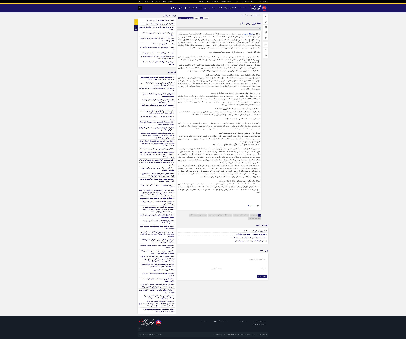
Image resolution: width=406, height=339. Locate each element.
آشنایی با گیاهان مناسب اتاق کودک (254, 231)
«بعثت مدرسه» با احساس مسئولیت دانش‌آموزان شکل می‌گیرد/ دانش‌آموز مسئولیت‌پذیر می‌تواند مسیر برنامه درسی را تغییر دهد (157, 154)
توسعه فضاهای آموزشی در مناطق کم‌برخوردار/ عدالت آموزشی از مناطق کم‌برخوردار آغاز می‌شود (157, 112)
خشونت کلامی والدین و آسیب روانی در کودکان (250, 234)
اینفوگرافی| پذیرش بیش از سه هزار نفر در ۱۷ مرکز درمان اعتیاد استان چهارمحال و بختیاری (156, 84)
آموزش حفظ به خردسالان (241, 215)
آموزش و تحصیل (191, 8)
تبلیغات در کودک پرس (219, 321)
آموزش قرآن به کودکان (224, 215)
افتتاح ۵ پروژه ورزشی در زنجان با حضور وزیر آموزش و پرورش (156, 117)
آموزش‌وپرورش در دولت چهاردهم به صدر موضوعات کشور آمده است (157, 246)
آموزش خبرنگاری (149, 2)
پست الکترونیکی (216, 268)
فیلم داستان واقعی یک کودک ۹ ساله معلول (159, 24)
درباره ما (204, 321)
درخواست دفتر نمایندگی (258, 324)
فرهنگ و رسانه (216, 8)
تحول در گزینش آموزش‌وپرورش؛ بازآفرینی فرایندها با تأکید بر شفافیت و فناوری (157, 180)
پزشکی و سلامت (204, 8)
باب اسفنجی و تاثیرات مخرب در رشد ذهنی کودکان (157, 53)
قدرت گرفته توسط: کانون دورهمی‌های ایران (150, 335)
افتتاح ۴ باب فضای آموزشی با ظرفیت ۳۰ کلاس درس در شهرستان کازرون (156, 291)
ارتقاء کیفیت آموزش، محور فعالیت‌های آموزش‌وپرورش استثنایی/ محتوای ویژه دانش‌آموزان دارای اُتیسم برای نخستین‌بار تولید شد (156, 143)
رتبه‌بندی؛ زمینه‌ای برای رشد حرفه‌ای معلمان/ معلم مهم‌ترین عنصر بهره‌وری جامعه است (158, 241)
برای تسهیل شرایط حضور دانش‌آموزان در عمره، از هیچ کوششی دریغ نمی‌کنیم (157, 216)
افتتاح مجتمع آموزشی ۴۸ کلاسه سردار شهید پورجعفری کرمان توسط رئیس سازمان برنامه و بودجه (156, 78)
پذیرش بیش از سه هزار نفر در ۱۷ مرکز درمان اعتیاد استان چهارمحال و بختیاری (158, 100)
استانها (181, 8)
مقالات (243, 15)
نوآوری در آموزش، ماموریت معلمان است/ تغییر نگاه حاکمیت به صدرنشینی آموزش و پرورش (157, 252)
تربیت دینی (203, 215)
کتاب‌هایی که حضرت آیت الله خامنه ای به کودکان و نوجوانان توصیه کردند (157, 39)
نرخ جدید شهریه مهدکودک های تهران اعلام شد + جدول (158, 34)
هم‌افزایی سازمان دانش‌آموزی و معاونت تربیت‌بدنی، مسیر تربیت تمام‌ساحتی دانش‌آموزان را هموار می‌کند (157, 285)
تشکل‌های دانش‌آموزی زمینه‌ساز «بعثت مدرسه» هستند (156, 149)
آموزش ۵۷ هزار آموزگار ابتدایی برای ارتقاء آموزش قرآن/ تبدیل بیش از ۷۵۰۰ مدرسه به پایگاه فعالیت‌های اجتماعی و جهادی (156, 162)
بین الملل (174, 8)
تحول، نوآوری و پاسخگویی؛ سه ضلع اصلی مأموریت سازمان (157, 186)
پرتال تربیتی (212, 215)
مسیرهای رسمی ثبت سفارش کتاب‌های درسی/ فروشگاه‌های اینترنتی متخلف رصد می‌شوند (159, 297)
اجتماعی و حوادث (229, 8)
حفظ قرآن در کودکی (254, 218)
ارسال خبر (140, 2)
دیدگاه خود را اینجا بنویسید (257, 259)
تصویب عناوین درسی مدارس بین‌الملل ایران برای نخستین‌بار (158, 274)
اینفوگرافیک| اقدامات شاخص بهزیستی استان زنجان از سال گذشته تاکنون (157, 202)
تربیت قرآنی (193, 215)
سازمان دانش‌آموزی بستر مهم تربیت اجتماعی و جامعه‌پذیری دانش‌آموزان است (158, 310)
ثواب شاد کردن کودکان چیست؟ (163, 44)
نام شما (263, 268)
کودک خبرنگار (158, 2)
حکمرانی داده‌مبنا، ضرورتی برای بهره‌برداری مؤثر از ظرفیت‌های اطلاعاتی (158, 169)
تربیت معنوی (249, 15)
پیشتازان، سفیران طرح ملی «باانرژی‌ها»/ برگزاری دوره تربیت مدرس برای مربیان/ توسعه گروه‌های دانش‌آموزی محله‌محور (157, 234)
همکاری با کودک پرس (258, 321)
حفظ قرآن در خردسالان (250, 23)
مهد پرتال (251, 205)
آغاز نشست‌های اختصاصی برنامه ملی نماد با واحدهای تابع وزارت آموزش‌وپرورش (156, 123)
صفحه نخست (242, 8)
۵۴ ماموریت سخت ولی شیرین (163, 270)
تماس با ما (242, 321)
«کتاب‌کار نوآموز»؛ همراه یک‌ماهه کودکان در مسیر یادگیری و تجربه (158, 280)
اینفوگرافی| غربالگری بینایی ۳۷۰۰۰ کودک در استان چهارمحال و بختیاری (158, 95)
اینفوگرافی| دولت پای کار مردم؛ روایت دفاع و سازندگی (156, 198)
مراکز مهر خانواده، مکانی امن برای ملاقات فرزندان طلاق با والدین (156, 28)
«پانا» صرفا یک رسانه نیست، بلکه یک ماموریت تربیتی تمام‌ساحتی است (156, 227)
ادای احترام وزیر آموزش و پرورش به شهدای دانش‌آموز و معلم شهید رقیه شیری (156, 129)
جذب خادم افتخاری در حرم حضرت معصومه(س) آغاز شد (157, 48)
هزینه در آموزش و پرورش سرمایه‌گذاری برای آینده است (157, 106)
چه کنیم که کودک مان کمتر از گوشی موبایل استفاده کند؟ (248, 237)
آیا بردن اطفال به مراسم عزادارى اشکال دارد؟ (159, 20)
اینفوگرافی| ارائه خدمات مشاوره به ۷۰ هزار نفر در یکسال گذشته (156, 89)
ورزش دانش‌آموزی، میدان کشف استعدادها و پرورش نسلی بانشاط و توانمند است (157, 57)
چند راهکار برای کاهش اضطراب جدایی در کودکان (250, 241)
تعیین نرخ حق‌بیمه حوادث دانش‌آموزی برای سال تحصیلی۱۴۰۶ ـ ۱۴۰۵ (158, 221)
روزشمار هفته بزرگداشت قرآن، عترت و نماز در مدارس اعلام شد (157, 63)
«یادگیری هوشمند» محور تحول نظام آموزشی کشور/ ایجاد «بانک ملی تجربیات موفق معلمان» (157, 265)
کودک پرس (248, 34)
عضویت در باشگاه (167, 2)
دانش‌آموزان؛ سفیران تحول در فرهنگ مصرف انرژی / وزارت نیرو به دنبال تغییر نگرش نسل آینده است (157, 174)
